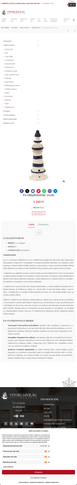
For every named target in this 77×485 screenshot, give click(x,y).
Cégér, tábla (9, 56)
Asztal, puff (8, 49)
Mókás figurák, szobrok (12, 85)
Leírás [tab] (31, 224)
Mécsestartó (9, 96)
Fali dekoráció (9, 67)
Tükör (7, 104)
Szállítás (48, 412)
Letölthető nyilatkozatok (51, 482)
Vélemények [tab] (43, 224)
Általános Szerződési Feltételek (58, 420)
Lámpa (7, 93)
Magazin (32, 20)
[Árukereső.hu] (19, 407)
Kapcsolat (67, 20)
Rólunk (45, 20)
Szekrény (8, 100)
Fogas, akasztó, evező (12, 75)
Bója (6, 53)
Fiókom (72, 1)
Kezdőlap (6, 28)
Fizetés (47, 416)
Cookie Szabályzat (8, 466)
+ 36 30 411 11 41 (48, 3)
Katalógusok (24, 20)
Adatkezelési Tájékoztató (37, 482)
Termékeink (4, 20)
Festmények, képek (11, 71)
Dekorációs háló (10, 64)
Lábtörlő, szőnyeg (11, 89)
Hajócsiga (8, 78)
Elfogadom (38, 472)
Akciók (39, 20)
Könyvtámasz (9, 82)
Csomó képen (9, 60)
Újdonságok (14, 20)
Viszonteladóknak (54, 20)
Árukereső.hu (19, 410)
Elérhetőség (49, 405)
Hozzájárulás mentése (38, 478)
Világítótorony (9, 107)
